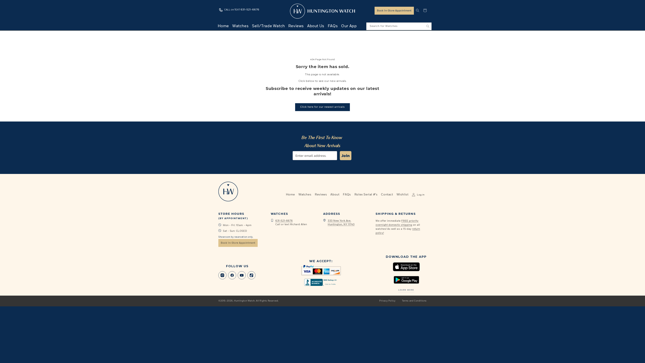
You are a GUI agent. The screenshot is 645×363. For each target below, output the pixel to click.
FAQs (347, 194)
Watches (304, 194)
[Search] (428, 26)
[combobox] (399, 26)
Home (290, 194)
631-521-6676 (284, 220)
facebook (232, 275)
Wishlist (402, 194)
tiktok (251, 275)
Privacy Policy (387, 301)
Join (345, 155)
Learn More (406, 290)
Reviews (321, 194)
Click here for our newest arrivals (322, 107)
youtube (242, 275)
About (334, 194)
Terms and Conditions (414, 301)
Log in (421, 195)
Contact (387, 194)
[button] (417, 10)
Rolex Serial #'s (366, 194)
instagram (222, 275)
